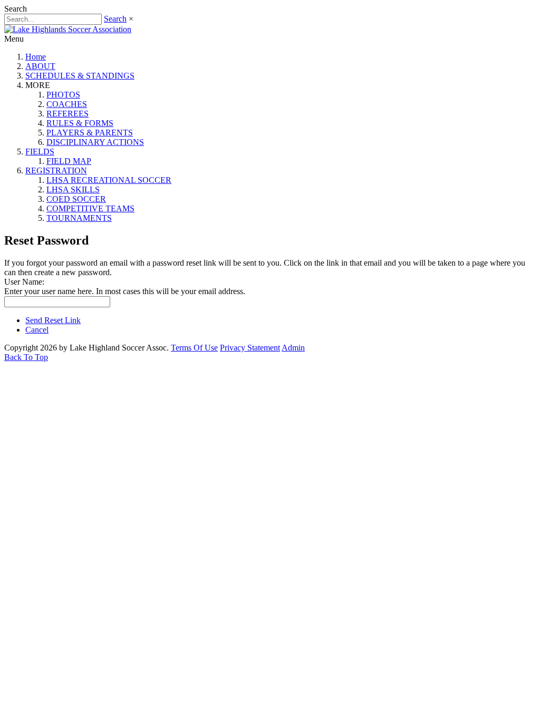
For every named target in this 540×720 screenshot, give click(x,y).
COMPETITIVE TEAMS (90, 208)
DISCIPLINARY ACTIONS (95, 142)
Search (115, 18)
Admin (293, 347)
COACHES (66, 104)
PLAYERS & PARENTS (89, 132)
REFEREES (67, 113)
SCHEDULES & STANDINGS (79, 75)
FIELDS (39, 151)
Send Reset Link (53, 320)
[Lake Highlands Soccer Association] (67, 29)
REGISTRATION (56, 170)
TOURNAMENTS (79, 217)
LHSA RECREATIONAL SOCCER (108, 180)
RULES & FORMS (79, 123)
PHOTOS (63, 94)
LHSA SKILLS (73, 189)
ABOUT (40, 66)
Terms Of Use (194, 347)
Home (35, 56)
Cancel (37, 329)
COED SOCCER (76, 198)
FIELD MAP (68, 161)
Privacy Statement (250, 347)
